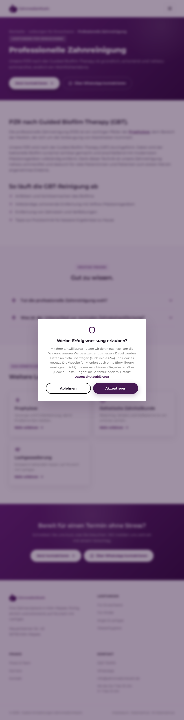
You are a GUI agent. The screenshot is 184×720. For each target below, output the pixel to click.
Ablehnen (68, 388)
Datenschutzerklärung (91, 376)
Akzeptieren (115, 388)
